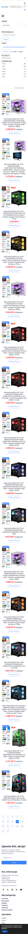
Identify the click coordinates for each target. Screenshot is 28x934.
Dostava (4, 918)
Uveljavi (6, 39)
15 (8, 826)
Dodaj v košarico (14, 133)
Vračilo (4, 920)
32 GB (3, 74)
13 (22, 821)
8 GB (3, 66)
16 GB (3, 64)
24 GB (3, 71)
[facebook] (3, 889)
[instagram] (12, 889)
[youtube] (21, 889)
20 (22, 826)
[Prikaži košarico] (24, 9)
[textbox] (14, 35)
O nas (3, 923)
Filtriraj (6, 52)
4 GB (3, 76)
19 (17, 826)
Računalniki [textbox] (13, 25)
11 (12, 821)
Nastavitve (4, 928)
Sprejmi (4, 931)
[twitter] (7, 889)
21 (3, 831)
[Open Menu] (3, 16)
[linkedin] (16, 889)
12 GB (3, 69)
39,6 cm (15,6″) (6, 58)
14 (3, 826)
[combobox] (14, 25)
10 (8, 821)
